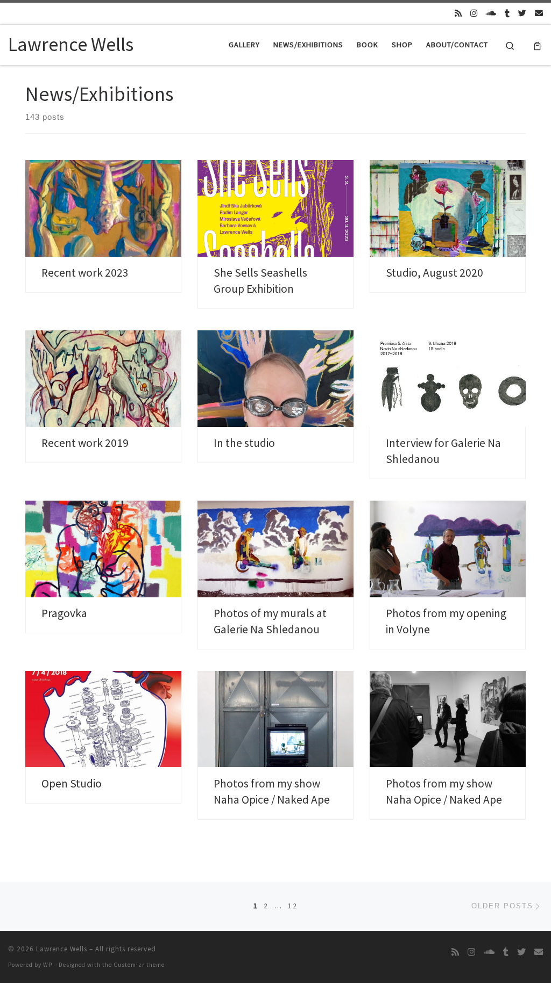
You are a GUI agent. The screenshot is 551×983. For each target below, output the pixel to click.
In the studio (244, 443)
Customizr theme (139, 964)
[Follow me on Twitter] (522, 13)
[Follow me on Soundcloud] (491, 13)
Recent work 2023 (85, 272)
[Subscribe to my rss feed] (458, 13)
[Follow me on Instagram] (473, 13)
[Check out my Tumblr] (507, 13)
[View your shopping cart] (537, 44)
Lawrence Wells (61, 948)
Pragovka (64, 613)
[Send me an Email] (539, 13)
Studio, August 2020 (434, 272)
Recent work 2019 (85, 443)
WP (47, 964)
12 (293, 905)
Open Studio (71, 783)
